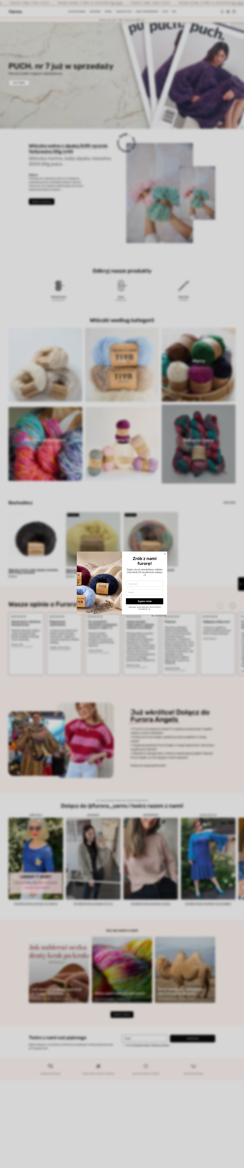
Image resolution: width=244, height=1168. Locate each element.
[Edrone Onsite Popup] (122, 584)
